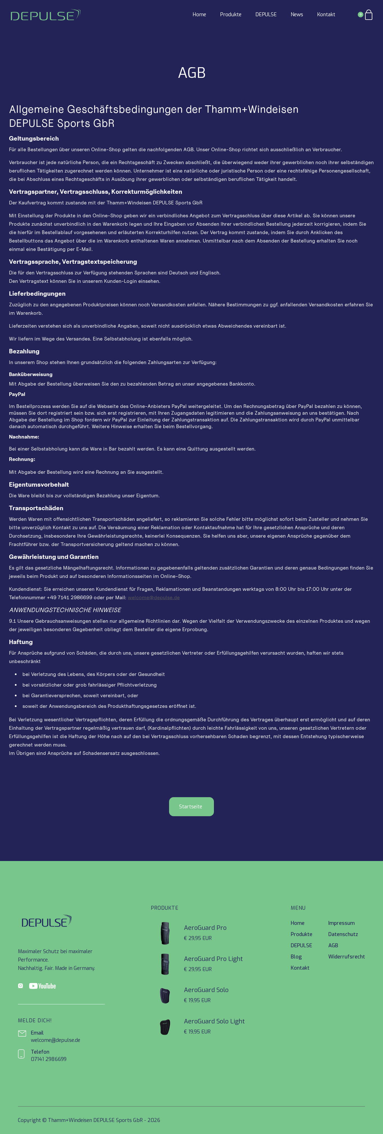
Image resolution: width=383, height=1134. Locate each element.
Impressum (341, 923)
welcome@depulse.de (154, 597)
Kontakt (326, 14)
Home (199, 14)
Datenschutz (343, 934)
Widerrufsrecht (346, 957)
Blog (296, 957)
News (297, 14)
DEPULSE (266, 14)
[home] (45, 15)
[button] (366, 15)
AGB (333, 945)
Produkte (230, 14)
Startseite (190, 806)
